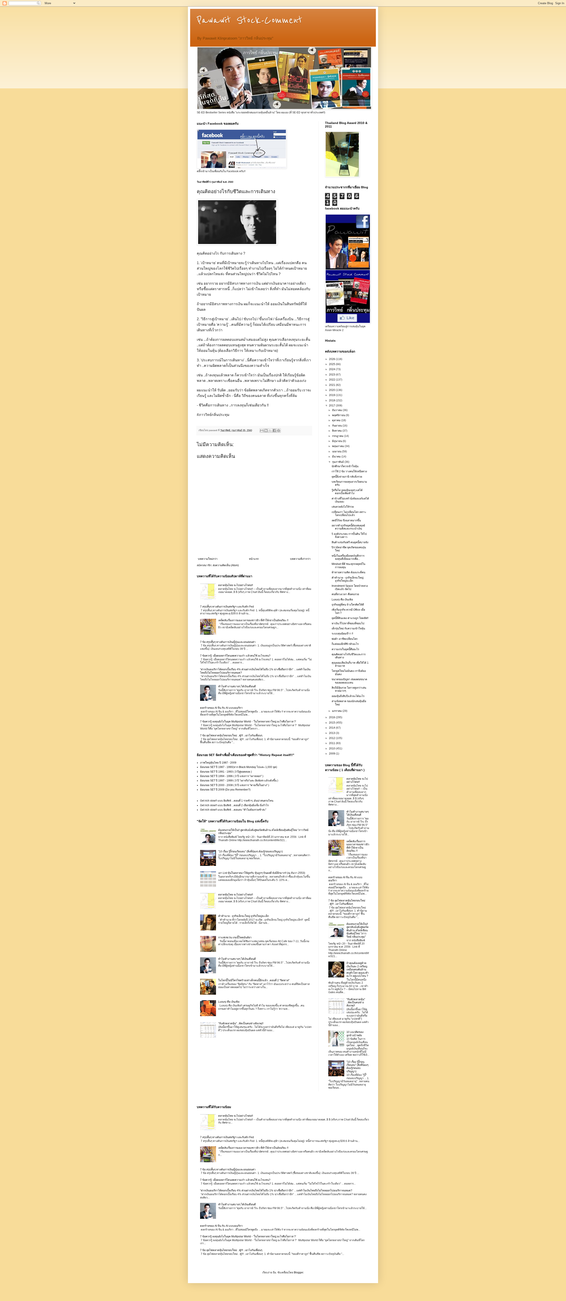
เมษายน (337, 451)
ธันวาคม (337, 410)
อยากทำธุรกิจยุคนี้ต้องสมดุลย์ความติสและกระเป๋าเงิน (348, 527)
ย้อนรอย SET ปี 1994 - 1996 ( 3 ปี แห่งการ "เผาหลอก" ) (231, 776)
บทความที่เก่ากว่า (300, 558)
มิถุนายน (337, 441)
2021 (332, 385)
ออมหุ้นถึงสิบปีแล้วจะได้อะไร (348, 696)
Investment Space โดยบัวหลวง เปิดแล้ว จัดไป (350, 587)
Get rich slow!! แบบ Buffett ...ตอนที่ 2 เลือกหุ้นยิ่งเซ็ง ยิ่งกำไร (234, 805)
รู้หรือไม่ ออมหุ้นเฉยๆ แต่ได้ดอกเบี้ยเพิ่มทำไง (347, 492)
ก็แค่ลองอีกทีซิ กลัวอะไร (345, 644)
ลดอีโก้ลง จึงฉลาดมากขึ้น (346, 520)
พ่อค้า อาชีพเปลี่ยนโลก (345, 638)
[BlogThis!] (266, 430)
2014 (332, 727)
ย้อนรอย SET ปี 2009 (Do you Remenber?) (225, 789)
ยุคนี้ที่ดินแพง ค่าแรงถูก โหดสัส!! (350, 618)
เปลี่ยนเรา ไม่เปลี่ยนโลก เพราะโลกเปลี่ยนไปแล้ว (349, 513)
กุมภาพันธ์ (338, 461)
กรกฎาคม (338, 436)
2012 (332, 738)
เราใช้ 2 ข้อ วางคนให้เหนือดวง (349, 471)
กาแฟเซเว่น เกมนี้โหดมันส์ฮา (235, 937)
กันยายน (337, 425)
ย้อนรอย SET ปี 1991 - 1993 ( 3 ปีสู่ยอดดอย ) (226, 771)
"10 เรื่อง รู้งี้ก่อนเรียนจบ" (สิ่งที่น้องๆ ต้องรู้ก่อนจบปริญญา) (250, 851)
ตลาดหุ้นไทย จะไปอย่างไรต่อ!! (235, 585)
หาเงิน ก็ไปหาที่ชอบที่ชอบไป (348, 623)
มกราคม (337, 710)
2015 (332, 722)
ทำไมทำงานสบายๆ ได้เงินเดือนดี (237, 686)
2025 (332, 364)
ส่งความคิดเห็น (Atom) (226, 565)
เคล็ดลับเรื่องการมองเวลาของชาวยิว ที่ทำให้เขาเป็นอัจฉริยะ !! (253, 620)
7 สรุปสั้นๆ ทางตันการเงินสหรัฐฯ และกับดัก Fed (227, 606)
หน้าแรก (254, 558)
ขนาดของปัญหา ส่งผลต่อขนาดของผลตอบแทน (349, 681)
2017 (332, 405)
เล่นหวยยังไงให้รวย (343, 506)
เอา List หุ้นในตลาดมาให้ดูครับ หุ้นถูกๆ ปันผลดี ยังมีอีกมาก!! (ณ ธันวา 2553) (261, 872)
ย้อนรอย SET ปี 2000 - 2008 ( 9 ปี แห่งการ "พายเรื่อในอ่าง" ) (234, 785)
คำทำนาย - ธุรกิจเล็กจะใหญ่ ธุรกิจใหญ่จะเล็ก (243, 916)
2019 (332, 395)
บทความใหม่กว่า (208, 558)
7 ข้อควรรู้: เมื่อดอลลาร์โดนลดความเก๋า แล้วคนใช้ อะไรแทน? (235, 655)
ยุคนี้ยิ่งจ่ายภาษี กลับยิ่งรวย (347, 476)
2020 (332, 390)
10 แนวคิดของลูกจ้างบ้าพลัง (354, 1034)
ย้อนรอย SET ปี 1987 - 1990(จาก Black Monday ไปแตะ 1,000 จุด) (238, 767)
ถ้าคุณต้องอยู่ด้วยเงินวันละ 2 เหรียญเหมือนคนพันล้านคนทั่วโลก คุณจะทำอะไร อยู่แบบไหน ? (357, 969)
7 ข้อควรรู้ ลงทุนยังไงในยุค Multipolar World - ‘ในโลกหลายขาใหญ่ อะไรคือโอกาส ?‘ (248, 721)
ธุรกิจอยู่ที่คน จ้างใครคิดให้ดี (348, 604)
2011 (332, 743)
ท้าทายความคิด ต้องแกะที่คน (348, 572)
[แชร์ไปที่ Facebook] (274, 430)
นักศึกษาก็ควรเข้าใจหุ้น (345, 466)
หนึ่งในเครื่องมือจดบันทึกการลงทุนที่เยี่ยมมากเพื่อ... (348, 557)
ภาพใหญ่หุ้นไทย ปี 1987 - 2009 (218, 762)
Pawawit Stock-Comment (249, 20)
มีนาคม (336, 456)
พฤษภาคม (338, 446)
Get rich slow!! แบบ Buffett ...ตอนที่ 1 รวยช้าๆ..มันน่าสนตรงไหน (236, 800)
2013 (332, 733)
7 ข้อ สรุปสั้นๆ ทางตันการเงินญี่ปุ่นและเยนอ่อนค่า (228, 642)
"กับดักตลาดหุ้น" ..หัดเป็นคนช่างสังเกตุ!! (240, 1023)
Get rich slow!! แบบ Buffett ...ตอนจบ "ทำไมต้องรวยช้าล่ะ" (233, 809)
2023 (332, 374)
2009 (332, 753)
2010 (332, 748)
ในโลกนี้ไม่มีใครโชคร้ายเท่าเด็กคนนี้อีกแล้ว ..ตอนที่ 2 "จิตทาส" (253, 980)
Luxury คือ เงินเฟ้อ (228, 1001)
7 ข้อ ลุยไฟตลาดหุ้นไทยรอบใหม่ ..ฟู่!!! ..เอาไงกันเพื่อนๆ (231, 735)
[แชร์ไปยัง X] (270, 430)
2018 (332, 400)
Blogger (298, 1272)
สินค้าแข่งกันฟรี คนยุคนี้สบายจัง (350, 542)
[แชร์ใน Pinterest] (278, 430)
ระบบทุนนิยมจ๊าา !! (342, 633)
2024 (332, 369)
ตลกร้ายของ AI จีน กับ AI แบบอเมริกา (221, 707)
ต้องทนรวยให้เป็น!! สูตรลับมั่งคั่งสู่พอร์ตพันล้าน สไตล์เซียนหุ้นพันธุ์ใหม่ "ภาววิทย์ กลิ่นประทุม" (357, 930)
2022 (332, 379)
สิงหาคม (337, 430)
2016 (332, 717)
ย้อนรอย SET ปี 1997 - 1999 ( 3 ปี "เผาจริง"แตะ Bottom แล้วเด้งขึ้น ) (239, 780)
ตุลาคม (336, 420)
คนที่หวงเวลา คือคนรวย (345, 594)
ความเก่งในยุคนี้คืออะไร (345, 649)
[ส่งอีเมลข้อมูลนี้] (262, 430)
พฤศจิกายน (339, 415)
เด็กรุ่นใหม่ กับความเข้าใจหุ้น (348, 628)
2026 (332, 359)
